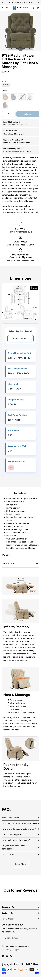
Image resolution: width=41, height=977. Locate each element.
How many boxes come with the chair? (19, 823)
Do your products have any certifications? (14, 847)
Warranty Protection (12, 140)
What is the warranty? (12, 818)
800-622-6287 (12, 950)
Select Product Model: (20, 331)
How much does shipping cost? (16, 840)
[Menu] (2, 7)
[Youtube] (7, 956)
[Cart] (38, 7)
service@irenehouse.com (17, 946)
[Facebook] (3, 956)
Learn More (20, 864)
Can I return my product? (13, 834)
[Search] (7, 7)
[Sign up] (36, 938)
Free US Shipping (10, 122)
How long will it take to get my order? (19, 829)
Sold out (27, 114)
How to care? (8, 854)
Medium (5, 85)
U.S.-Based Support (11, 148)
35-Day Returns (10, 131)
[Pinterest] (10, 956)
